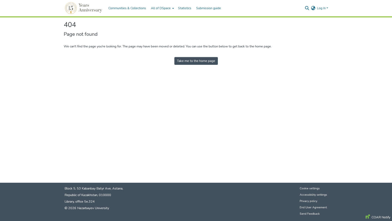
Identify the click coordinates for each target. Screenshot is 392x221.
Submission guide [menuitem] (208, 8)
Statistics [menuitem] (184, 8)
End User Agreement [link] (313, 207)
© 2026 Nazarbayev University (87, 208)
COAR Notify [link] (381, 217)
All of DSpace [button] (161, 8)
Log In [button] (321, 8)
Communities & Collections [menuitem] (127, 8)
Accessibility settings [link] (313, 195)
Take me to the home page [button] (196, 61)
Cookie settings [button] (310, 188)
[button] (84, 8)
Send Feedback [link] (310, 214)
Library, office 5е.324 (80, 201)
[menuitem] (162, 8)
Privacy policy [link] (308, 201)
